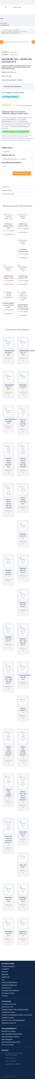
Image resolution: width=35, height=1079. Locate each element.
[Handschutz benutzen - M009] (23, 242)
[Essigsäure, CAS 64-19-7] (23, 526)
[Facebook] (3, 1070)
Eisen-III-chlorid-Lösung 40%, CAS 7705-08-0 (8, 503)
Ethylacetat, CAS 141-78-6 (8, 899)
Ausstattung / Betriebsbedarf (13, 1020)
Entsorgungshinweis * (12, 162)
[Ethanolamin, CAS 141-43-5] (23, 824)
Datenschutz (7, 988)
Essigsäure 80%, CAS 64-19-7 (23, 570)
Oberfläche (7, 148)
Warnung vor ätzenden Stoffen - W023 (8, 226)
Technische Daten (8, 194)
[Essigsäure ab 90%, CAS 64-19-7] (8, 562)
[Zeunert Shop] (16, 9)
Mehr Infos (6, 187)
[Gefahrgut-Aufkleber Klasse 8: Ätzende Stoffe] (8, 295)
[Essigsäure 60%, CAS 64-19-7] (23, 595)
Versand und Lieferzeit (10, 990)
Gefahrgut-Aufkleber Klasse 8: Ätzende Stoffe (8, 305)
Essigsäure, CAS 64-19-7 (23, 536)
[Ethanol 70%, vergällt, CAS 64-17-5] (8, 780)
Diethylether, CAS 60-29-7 (23, 387)
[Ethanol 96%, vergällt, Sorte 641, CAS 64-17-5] (23, 737)
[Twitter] (7, 1070)
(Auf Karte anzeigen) (11, 1055)
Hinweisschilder (8, 1017)
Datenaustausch (8, 993)
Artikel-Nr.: (5, 52)
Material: (7, 86)
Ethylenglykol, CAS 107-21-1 (9, 933)
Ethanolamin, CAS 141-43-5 (23, 834)
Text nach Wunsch (10, 97)
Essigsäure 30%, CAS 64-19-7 (8, 639)
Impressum (6, 977)
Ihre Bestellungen (9, 1031)
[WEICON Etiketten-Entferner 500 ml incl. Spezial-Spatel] (23, 295)
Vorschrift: (5, 80)
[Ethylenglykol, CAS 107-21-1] (8, 924)
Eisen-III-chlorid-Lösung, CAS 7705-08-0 (8, 462)
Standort (5, 969)
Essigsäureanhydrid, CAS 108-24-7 (25, 677)
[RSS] (10, 1070)
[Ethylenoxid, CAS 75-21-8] (23, 924)
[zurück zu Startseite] (1, 30)
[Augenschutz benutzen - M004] (23, 217)
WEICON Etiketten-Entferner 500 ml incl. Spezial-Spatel (23, 307)
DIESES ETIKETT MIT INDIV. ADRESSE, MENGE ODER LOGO (15, 112)
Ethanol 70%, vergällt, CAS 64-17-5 (8, 794)
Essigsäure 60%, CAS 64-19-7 (23, 604)
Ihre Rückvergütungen (10, 1036)
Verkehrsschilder (8, 1012)
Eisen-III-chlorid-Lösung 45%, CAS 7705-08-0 (23, 462)
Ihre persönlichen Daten (11, 1042)
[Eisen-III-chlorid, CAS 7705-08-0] (23, 411)
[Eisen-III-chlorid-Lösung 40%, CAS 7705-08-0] (8, 490)
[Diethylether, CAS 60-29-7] (23, 377)
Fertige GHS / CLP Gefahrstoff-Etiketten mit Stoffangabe (14, 31)
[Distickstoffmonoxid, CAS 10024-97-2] (8, 411)
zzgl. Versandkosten (27, 105)
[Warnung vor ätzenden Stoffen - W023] (8, 217)
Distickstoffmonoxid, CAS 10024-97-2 (11, 421)
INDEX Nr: (5, 72)
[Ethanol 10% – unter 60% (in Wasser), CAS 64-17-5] (23, 781)
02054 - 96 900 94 (10, 1061)
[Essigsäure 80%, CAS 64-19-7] (23, 561)
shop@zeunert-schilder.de (13, 1064)
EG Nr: (4, 76)
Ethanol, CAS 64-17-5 (23, 710)
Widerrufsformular (9, 985)
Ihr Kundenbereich (9, 1028)
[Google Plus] (14, 1070)
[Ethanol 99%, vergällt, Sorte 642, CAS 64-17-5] (8, 737)
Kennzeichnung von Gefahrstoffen (11, 30)
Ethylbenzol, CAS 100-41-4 (23, 899)
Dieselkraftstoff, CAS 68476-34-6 (9, 352)
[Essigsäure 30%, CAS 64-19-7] (8, 629)
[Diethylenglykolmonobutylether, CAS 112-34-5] (23, 343)
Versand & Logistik (9, 1023)
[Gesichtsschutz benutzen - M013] (8, 268)
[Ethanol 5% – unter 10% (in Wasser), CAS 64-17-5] (8, 826)
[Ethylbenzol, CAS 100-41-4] (23, 890)
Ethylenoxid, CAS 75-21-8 (23, 933)
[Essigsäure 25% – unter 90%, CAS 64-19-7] (23, 630)
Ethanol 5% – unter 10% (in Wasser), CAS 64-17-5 (8, 840)
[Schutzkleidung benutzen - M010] (23, 268)
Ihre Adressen (7, 1039)
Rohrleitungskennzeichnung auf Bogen (17, 1015)
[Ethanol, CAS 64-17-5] (23, 701)
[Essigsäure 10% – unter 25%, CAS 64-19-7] (8, 668)
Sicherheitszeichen (9, 1004)
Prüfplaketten (7, 1007)
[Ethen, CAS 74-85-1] (23, 858)
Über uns (5, 974)
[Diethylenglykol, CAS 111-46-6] (8, 377)
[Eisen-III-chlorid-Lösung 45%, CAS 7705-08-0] (23, 449)
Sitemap (5, 996)
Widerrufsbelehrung (9, 982)
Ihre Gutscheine (8, 1045)
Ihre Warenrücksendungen (12, 1034)
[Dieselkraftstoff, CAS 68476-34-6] (8, 343)
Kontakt (5, 972)
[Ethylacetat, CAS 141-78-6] (8, 890)
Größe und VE (8, 155)
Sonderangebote (8, 966)
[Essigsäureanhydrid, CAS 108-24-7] (23, 667)
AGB (3, 980)
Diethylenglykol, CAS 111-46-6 (9, 387)
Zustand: (5, 54)
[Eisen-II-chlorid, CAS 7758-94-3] (23, 489)
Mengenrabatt (7, 190)
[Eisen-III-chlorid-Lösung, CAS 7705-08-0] (8, 449)
